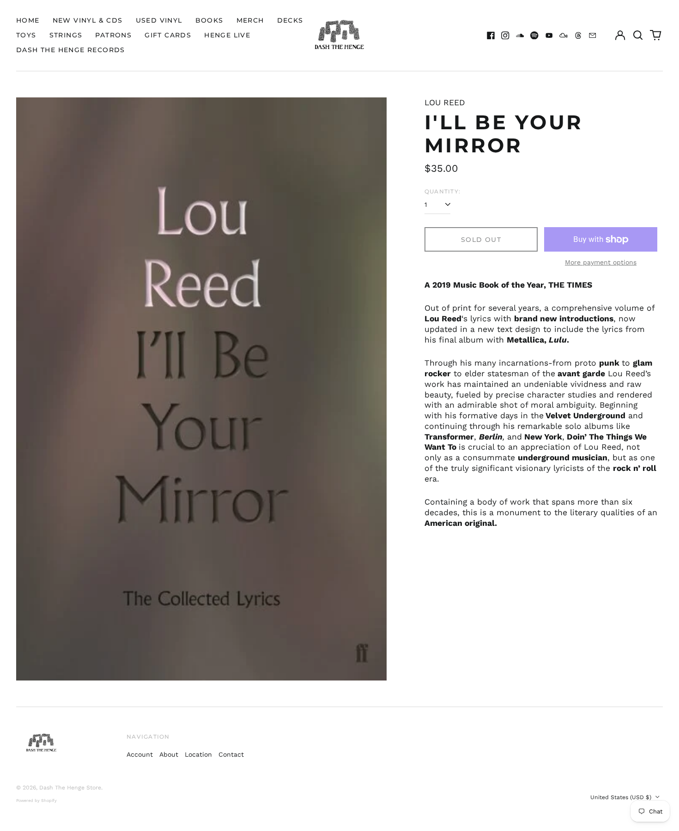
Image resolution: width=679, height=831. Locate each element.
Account (140, 754)
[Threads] (578, 35)
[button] (637, 35)
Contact (231, 754)
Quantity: (442, 191)
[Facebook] (491, 35)
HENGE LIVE (227, 35)
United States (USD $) (621, 797)
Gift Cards (168, 35)
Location (198, 754)
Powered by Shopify (36, 800)
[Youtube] (549, 35)
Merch (250, 20)
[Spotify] (534, 35)
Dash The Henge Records (70, 50)
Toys (26, 35)
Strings (66, 35)
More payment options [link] (601, 262)
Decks (290, 20)
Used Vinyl (159, 20)
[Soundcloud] (520, 35)
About (168, 754)
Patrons (113, 35)
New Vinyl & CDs (88, 20)
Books (209, 20)
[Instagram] (505, 35)
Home (28, 20)
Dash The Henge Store (70, 787)
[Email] (592, 35)
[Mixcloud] (563, 35)
